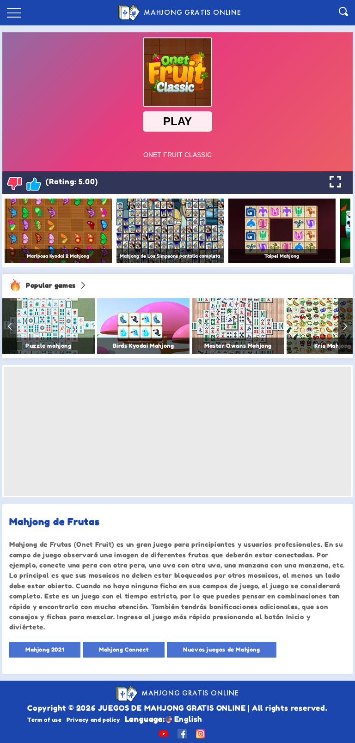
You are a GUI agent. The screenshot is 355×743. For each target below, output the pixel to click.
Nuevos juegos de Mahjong (221, 649)
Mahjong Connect (123, 649)
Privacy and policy (93, 719)
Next (345, 326)
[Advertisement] (177, 431)
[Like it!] (33, 183)
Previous (9, 326)
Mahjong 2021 (44, 649)
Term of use (44, 719)
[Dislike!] (14, 183)
